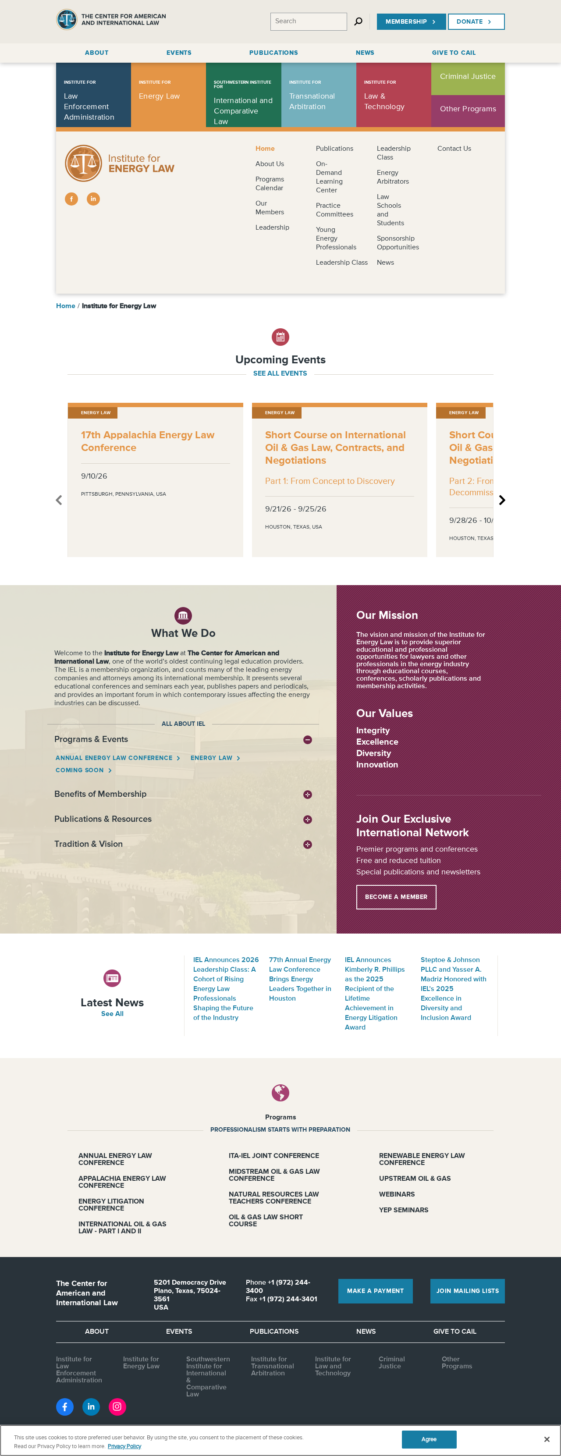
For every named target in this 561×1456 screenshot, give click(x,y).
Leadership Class (342, 262)
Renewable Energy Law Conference (422, 1160)
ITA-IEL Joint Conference (274, 1156)
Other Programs (457, 1363)
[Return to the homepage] (111, 22)
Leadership (272, 227)
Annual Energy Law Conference (114, 758)
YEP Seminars (404, 1210)
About (97, 1331)
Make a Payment (375, 1291)
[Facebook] (71, 199)
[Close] (547, 1439)
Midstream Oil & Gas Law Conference (274, 1175)
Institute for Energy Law (141, 1363)
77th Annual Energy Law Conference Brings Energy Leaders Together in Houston (300, 979)
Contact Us (454, 149)
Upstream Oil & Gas (415, 1179)
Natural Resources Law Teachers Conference (274, 1198)
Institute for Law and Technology (333, 1366)
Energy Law (211, 758)
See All (112, 1014)
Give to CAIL (454, 1331)
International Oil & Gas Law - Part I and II (122, 1228)
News (385, 262)
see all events (280, 373)
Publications (334, 149)
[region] (280, 1440)
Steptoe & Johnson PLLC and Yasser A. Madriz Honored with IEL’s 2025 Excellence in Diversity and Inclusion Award (453, 989)
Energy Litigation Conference (111, 1205)
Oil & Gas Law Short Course (266, 1221)
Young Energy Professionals (336, 239)
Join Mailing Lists (468, 1291)
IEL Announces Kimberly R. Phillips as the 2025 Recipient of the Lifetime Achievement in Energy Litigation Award (375, 994)
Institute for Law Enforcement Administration (79, 1370)
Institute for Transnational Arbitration (272, 1366)
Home (265, 149)
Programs (280, 1117)
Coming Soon (80, 770)
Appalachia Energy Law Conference (122, 1182)
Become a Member (396, 897)
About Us (270, 164)
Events (179, 1331)
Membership (406, 22)
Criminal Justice (392, 1363)
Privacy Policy (124, 1446)
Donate (470, 22)
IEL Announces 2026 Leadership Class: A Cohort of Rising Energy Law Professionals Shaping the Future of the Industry (226, 989)
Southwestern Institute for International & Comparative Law (208, 1377)
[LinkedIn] (93, 199)
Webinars (397, 1194)
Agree (429, 1439)
